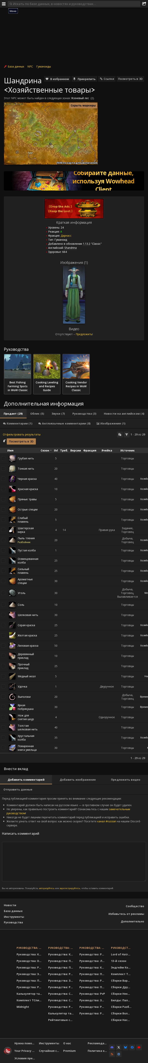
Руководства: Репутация (61, 987)
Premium (69, 1051)
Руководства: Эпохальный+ (30, 974)
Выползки (24, 697)
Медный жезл (27, 676)
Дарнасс (66, 235)
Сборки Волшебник (121, 1013)
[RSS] (112, 1054)
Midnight (23, 1007)
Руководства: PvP (92, 994)
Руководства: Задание (61, 980)
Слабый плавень (23, 519)
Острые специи (28, 509)
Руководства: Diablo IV (121, 948)
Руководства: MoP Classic (61, 948)
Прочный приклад (23, 666)
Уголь (21, 593)
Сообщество (135, 906)
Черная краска (27, 479)
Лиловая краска (28, 645)
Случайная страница (50, 1051)
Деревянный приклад (26, 656)
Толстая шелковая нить (28, 727)
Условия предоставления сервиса (25, 1058)
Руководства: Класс (30, 954)
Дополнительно (132, 921)
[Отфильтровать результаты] (127, 434)
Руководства (13, 922)
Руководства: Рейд (30, 987)
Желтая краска (27, 635)
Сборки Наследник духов (121, 1020)
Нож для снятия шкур (26, 717)
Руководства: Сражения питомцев (61, 994)
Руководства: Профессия (30, 980)
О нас (67, 1043)
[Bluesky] (125, 1047)
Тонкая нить (26, 468)
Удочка (22, 686)
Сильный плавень (23, 571)
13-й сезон (118, 961)
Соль (21, 605)
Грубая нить (26, 458)
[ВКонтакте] (119, 1054)
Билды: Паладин (121, 1000)
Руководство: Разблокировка (92, 954)
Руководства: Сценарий (61, 1000)
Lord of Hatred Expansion (121, 954)
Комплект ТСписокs (121, 974)
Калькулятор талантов (30, 994)
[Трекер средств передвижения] (74, 181)
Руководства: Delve (30, 961)
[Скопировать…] (120, 434)
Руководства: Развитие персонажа (30, 967)
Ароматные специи (25, 581)
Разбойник (24, 542)
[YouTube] (139, 1047)
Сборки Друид (121, 987)
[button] (51, 144)
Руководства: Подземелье (61, 967)
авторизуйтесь (47, 888)
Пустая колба (27, 550)
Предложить (84, 334)
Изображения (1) (74, 262)
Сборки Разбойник (121, 1007)
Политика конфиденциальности (98, 1051)
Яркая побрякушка (26, 707)
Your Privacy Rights (25, 1051)
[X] (119, 1047)
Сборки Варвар (121, 980)
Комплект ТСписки (30, 1000)
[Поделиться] (144, 4)
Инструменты (14, 917)
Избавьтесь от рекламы (126, 914)
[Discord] (112, 1047)
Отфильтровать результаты (21, 434)
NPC (30, 66)
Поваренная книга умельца (27, 748)
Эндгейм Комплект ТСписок (121, 967)
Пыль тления (26, 538)
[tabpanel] (74, 596)
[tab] (13, 413)
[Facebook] (132, 1047)
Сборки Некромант (121, 994)
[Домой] (8, 1053)
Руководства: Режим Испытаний (61, 1007)
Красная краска (28, 489)
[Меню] (4, 4)
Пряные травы (27, 499)
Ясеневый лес (80, 98)
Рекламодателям (98, 1043)
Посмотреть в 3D (130, 79)
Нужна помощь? (25, 1043)
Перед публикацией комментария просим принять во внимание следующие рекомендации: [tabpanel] (71, 843)
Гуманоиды (43, 66)
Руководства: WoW (30, 948)
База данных (16, 66)
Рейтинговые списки (61, 1020)
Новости (10, 905)
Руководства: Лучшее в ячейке (92, 961)
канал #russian (106, 821)
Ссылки (109, 79)
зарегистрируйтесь (70, 888)
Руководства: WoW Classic (92, 948)
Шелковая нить (28, 615)
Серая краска (26, 625)
